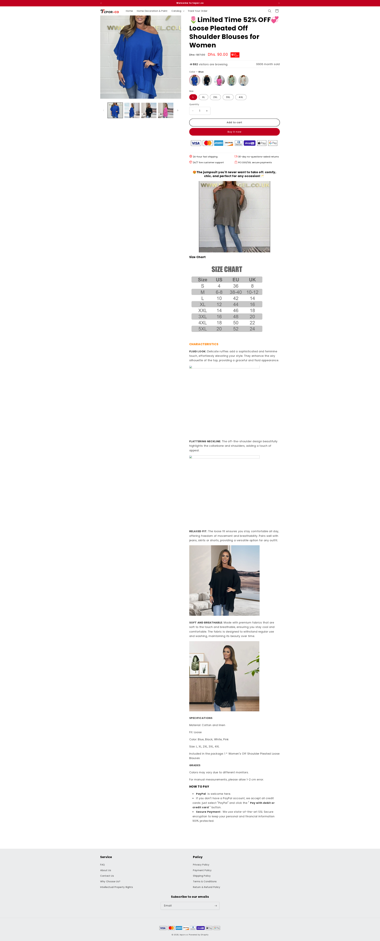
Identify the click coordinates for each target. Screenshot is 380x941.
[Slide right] (178, 110)
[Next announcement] (279, 3)
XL (203, 97)
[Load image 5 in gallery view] (165, 110)
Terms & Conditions (205, 881)
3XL (228, 97)
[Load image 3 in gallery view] (132, 110)
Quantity (194, 104)
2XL (215, 97)
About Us (105, 870)
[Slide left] (103, 110)
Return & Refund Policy (206, 887)
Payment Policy (202, 870)
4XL (241, 97)
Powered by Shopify (199, 934)
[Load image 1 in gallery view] (115, 110)
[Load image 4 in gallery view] (149, 110)
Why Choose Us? (110, 881)
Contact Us (107, 875)
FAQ (102, 864)
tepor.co (184, 934)
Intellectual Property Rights (116, 887)
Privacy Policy (201, 864)
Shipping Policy (202, 875)
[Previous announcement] (101, 3)
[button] (178, 11)
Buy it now (235, 132)
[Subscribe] (215, 906)
